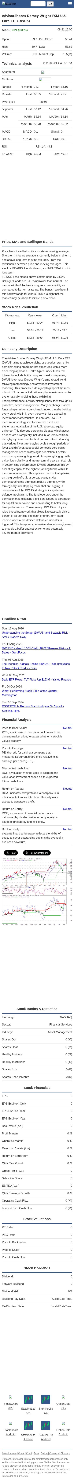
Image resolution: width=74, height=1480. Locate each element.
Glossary (65, 1453)
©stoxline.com (9, 1453)
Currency (54, 1453)
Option (44, 1453)
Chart (29, 1453)
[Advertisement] (37, 198)
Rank (36, 1453)
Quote (21, 1453)
